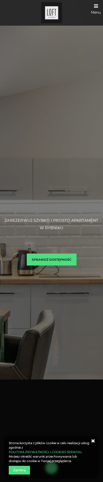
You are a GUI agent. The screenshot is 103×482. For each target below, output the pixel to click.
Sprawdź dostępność (52, 260)
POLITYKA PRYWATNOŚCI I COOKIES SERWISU (45, 452)
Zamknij (19, 470)
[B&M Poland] (51, 13)
